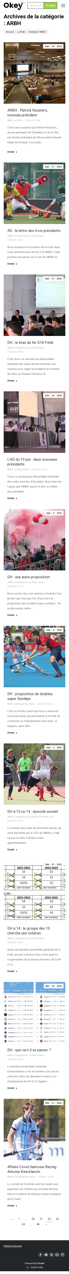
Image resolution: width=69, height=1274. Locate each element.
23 (57, 1219)
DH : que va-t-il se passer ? (29, 1050)
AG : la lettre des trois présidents (34, 230)
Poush (40, 1263)
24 (23, 1224)
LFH (39, 817)
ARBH (10, 120)
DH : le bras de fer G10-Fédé (30, 342)
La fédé (18, 120)
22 (49, 1219)
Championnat (21, 236)
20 (33, 1219)
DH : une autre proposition (28, 577)
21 (41, 1219)
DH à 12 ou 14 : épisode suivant (32, 811)
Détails (11, 152)
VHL (51, 817)
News (40, 236)
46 (38, 1224)
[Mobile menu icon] (63, 5)
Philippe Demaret (13, 1246)
